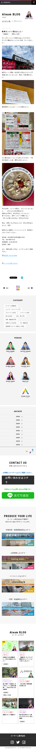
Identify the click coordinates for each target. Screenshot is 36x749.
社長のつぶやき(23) (11, 323)
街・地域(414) (24, 323)
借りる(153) (9, 316)
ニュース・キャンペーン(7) (13, 309)
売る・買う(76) (20, 316)
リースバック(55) (24, 312)
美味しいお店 (15, 34)
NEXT (29, 288)
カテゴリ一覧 (6, 21)
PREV (7, 288)
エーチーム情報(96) (11, 306)
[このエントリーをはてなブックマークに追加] (22, 278)
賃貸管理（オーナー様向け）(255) (15, 326)
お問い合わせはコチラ (17, 480)
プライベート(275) (11, 312)
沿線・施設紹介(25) (11, 319)
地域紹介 (5, 34)
